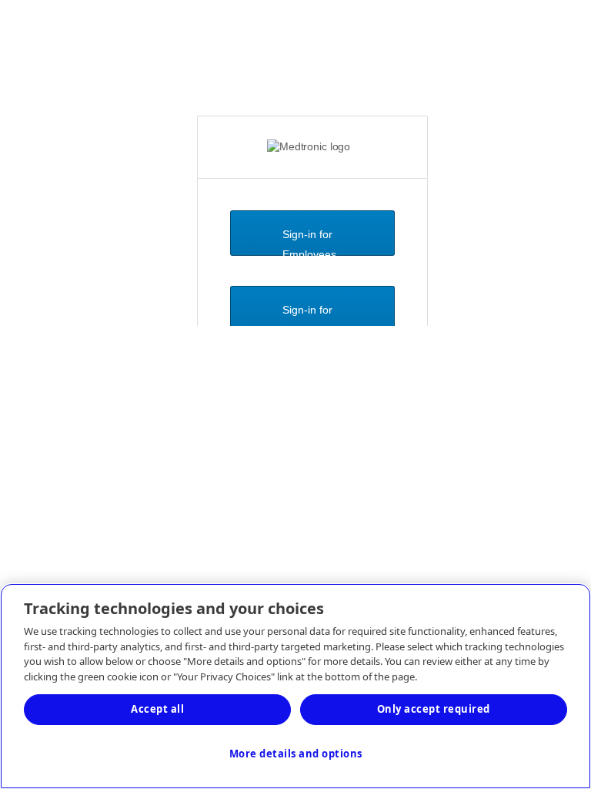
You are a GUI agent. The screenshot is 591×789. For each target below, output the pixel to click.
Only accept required (433, 709)
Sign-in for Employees (309, 242)
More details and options (295, 753)
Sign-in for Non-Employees (309, 317)
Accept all (157, 709)
